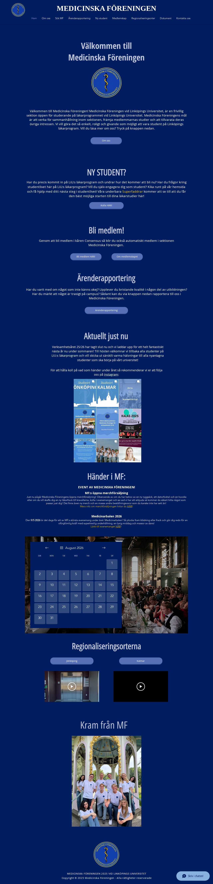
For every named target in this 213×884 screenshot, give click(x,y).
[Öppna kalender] (61, 547)
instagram (111, 374)
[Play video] (72, 686)
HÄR (129, 506)
